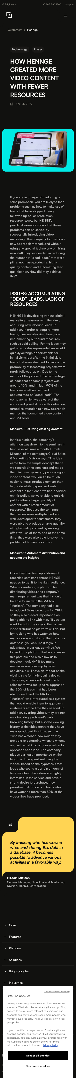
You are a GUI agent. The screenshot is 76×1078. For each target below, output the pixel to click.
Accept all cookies (38, 1055)
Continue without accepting (57, 991)
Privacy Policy (50, 1045)
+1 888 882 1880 (52, 4)
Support (69, 4)
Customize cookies (38, 1066)
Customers (15, 30)
